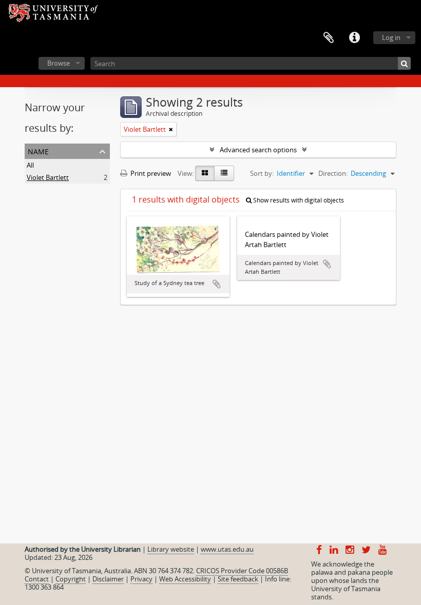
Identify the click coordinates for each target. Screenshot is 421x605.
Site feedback (238, 578)
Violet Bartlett (48, 177)
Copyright (70, 578)
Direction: (333, 173)
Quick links (354, 38)
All (30, 165)
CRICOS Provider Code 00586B (242, 570)
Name (38, 150)
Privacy (141, 578)
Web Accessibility (185, 578)
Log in (391, 37)
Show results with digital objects (298, 200)
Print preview (150, 173)
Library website (170, 549)
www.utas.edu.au (227, 549)
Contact (37, 578)
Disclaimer (108, 578)
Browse (58, 63)
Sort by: (262, 173)
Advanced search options (258, 149)
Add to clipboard (217, 284)
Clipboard (328, 38)
